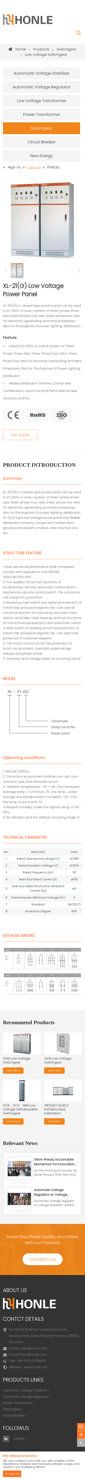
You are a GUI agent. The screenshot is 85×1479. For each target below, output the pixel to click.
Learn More (13, 1070)
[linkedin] (6, 1439)
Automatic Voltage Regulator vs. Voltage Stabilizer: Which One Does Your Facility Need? (54, 1197)
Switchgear (66, 49)
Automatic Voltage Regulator (42, 87)
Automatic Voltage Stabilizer (42, 73)
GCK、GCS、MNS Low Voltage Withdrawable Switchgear (20, 1109)
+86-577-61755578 (31, 1361)
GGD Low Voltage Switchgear (16, 1060)
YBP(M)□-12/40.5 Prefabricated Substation (56, 1109)
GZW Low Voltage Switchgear (57, 1060)
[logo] (28, 20)
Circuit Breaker (41, 142)
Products (41, 49)
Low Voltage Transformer (41, 100)
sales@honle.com (33, 1348)
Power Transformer (41, 114)
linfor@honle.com (33, 1354)
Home (20, 49)
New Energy (41, 155)
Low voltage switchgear (46, 54)
